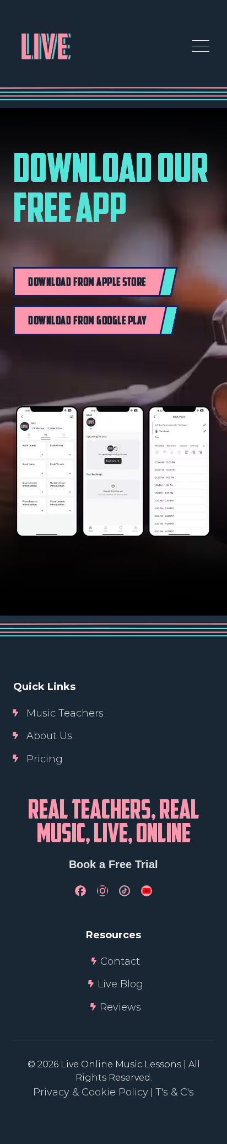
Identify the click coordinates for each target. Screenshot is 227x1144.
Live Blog (120, 984)
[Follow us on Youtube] (146, 891)
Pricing (44, 759)
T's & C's (174, 1092)
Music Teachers (65, 713)
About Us (49, 736)
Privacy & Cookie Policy (90, 1092)
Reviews (120, 1007)
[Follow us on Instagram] (102, 891)
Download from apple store (87, 282)
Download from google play (87, 321)
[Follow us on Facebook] (80, 891)
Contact (120, 961)
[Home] (46, 46)
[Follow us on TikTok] (124, 891)
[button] (200, 46)
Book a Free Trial (113, 864)
